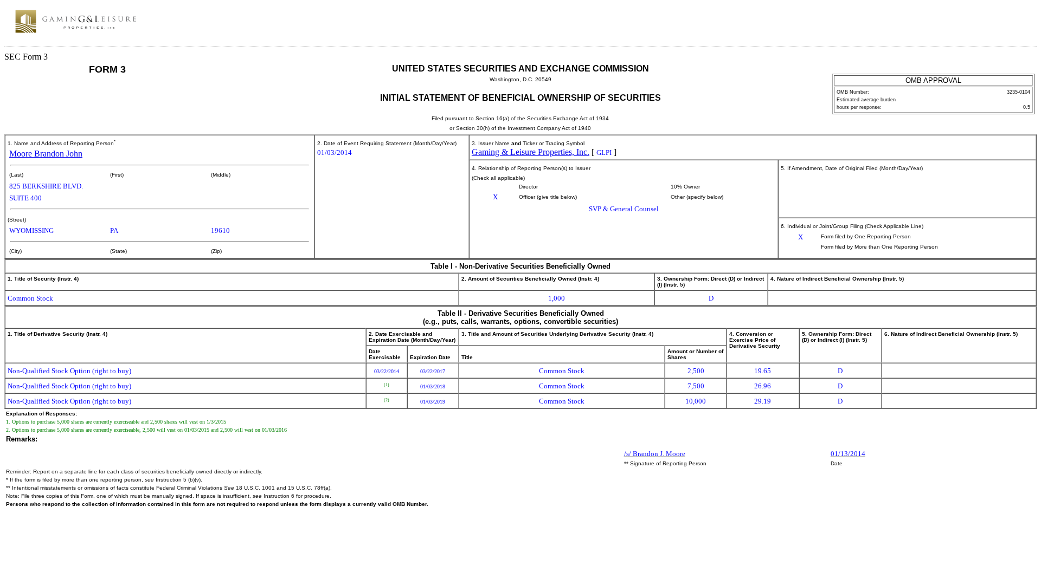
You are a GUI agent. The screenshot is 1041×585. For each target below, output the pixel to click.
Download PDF (1018, 26)
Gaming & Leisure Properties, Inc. (530, 152)
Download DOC (1004, 26)
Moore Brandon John (45, 153)
